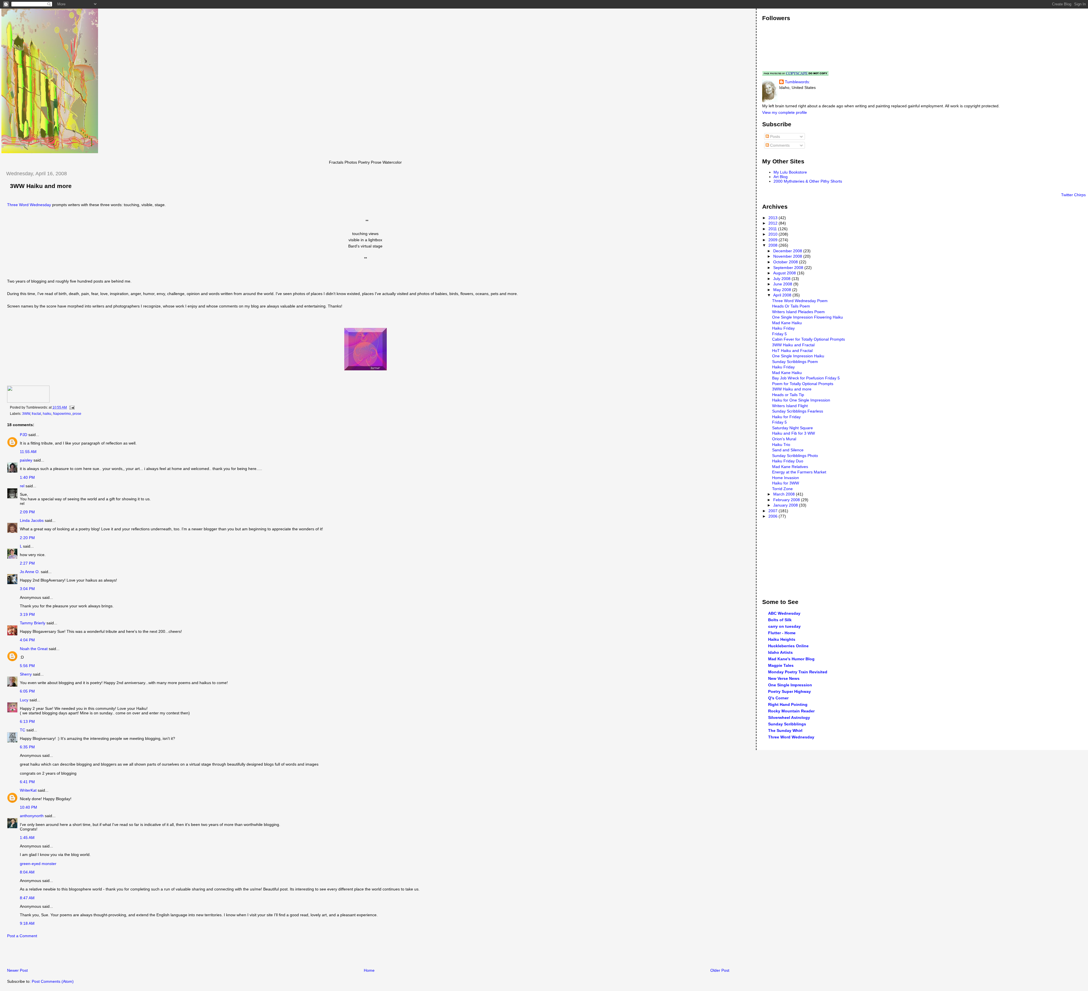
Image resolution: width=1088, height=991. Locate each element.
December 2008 (788, 251)
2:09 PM (27, 512)
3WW (26, 414)
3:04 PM (27, 588)
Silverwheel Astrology (789, 717)
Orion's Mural (784, 439)
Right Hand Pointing (788, 704)
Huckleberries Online (788, 646)
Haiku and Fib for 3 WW (793, 433)
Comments (779, 145)
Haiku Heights (781, 639)
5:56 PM (27, 665)
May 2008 (782, 289)
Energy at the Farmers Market (799, 472)
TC (22, 730)
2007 (773, 511)
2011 (773, 229)
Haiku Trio (781, 444)
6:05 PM (27, 691)
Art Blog (781, 176)
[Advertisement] (67, 954)
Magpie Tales (781, 665)
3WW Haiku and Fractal (793, 345)
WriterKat (28, 790)
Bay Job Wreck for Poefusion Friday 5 (806, 378)
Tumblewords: (797, 82)
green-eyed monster (38, 863)
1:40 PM (27, 477)
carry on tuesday (784, 626)
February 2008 (787, 499)
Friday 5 (779, 334)
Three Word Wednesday (29, 204)
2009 (773, 240)
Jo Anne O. (30, 571)
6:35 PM (27, 747)
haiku (47, 414)
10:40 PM (28, 807)
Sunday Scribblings (787, 724)
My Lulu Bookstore (790, 172)
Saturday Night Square (792, 428)
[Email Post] (71, 407)
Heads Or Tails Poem (791, 306)
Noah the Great (34, 648)
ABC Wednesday (784, 613)
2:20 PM (27, 537)
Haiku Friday (783, 328)
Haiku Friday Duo (787, 461)
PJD (23, 434)
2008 (773, 245)
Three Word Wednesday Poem (800, 300)
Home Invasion (785, 477)
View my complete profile (784, 112)
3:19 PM (27, 614)
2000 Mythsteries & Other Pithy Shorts (808, 181)
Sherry (26, 674)
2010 (773, 234)
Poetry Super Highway (789, 691)
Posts (774, 136)
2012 (773, 223)
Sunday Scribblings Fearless (797, 411)
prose (77, 414)
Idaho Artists (780, 652)
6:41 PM (27, 781)
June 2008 (783, 284)
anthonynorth (32, 815)
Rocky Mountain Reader (791, 711)
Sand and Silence (788, 450)
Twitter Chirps (1073, 195)
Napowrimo (62, 414)
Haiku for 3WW (785, 483)
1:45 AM (27, 837)
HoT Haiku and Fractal (792, 350)
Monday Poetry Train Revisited (797, 672)
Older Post (719, 970)
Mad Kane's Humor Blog (791, 659)
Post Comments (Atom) (53, 981)
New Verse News (784, 678)
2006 (773, 516)
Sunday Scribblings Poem (795, 361)
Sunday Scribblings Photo (795, 455)
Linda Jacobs (32, 520)
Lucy (24, 700)
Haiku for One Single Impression (801, 400)
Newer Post (17, 970)
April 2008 (782, 295)
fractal (36, 414)
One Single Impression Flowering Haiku (807, 317)
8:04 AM (27, 872)
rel (22, 486)
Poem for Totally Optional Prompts (802, 383)
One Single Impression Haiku (798, 356)
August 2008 (785, 273)
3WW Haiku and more (41, 186)
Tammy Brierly (32, 623)
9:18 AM (27, 923)
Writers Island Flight (790, 405)
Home (369, 970)
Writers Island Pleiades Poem (798, 311)
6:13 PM (27, 721)
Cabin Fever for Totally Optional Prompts (808, 339)
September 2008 (788, 267)
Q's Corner (778, 698)
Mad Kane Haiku (787, 323)
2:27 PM (27, 563)
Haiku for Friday (786, 417)
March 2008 (784, 494)
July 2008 (782, 278)
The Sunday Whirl (785, 730)
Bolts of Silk (780, 620)
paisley (26, 460)
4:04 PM (27, 640)
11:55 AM (28, 451)
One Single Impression (790, 685)
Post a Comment (22, 936)
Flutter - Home (782, 633)
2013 (773, 217)
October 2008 (786, 262)
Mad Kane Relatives (790, 466)
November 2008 (788, 256)
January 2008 (786, 505)
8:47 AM (27, 898)
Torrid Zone (782, 488)
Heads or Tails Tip (788, 394)
